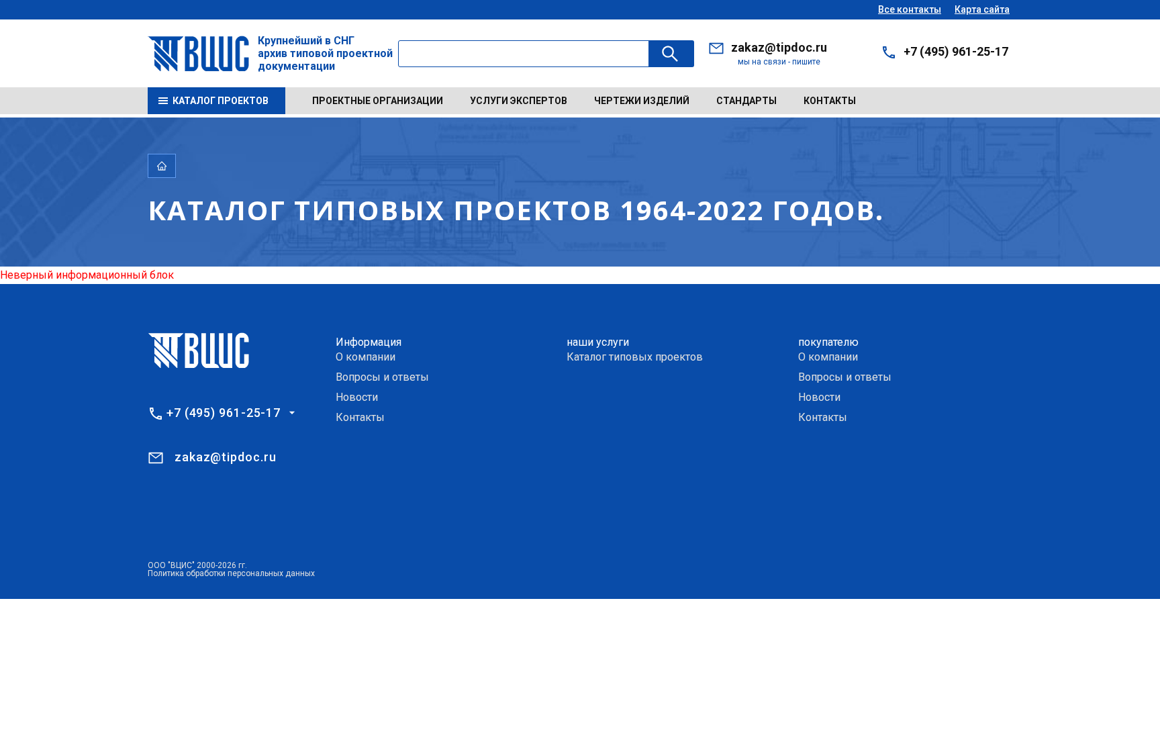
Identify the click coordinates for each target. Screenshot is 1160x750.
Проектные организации (377, 100)
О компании (365, 356)
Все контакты (909, 9)
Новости (357, 397)
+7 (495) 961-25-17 (956, 51)
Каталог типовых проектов (635, 356)
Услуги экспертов (518, 100)
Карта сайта (982, 9)
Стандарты (746, 100)
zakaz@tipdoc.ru (779, 47)
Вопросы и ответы (382, 377)
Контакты (830, 100)
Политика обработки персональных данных (231, 573)
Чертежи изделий (641, 100)
